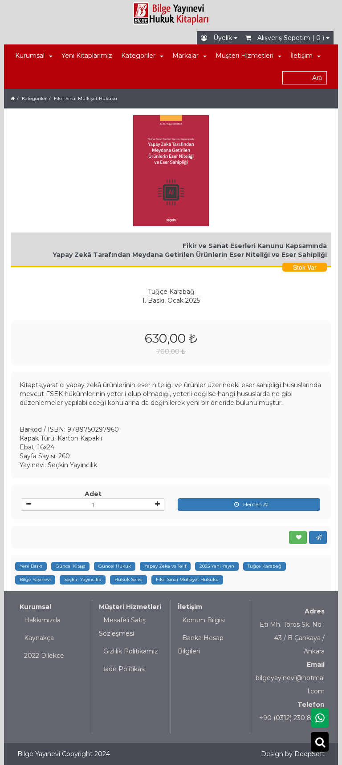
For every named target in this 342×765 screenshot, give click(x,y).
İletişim (190, 607)
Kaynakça (39, 638)
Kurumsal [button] (30, 56)
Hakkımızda (42, 620)
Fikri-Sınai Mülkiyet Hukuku (85, 98)
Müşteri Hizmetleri (130, 607)
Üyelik (223, 38)
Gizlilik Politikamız (130, 651)
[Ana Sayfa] (13, 98)
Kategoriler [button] (138, 56)
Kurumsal (35, 607)
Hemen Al (256, 504)
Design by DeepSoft (293, 754)
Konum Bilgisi (203, 620)
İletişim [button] (301, 56)
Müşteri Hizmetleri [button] (244, 56)
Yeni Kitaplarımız (86, 56)
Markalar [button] (185, 56)
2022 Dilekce (44, 656)
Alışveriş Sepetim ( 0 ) (291, 38)
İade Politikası (124, 669)
